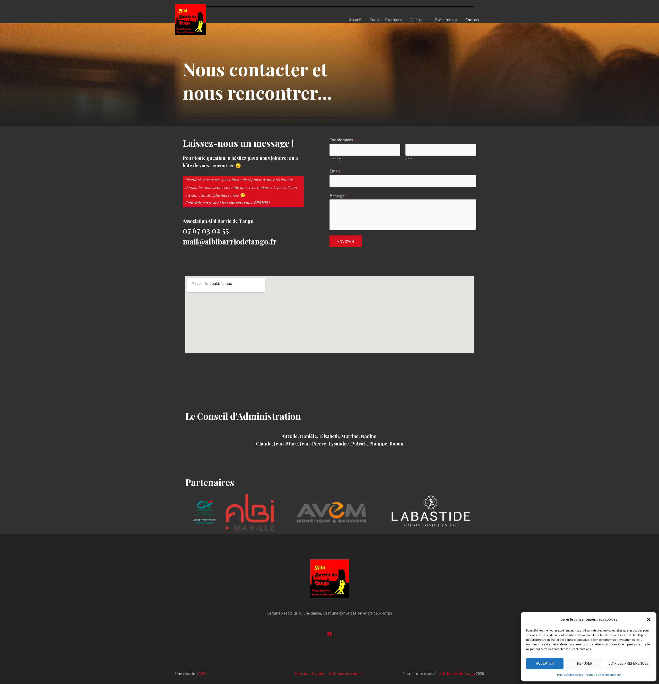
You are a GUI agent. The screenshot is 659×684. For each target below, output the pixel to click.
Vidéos (416, 19)
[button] (648, 619)
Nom (408, 159)
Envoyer (345, 241)
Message (338, 195)
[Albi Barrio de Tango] (190, 19)
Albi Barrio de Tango (457, 673)
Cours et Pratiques (386, 19)
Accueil (355, 19)
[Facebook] (329, 634)
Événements (446, 19)
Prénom (335, 159)
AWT (202, 673)
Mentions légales (309, 673)
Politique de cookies (570, 675)
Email (336, 170)
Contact (472, 19)
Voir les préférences (628, 663)
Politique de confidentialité (603, 675)
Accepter (545, 663)
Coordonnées (342, 139)
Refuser (584, 663)
